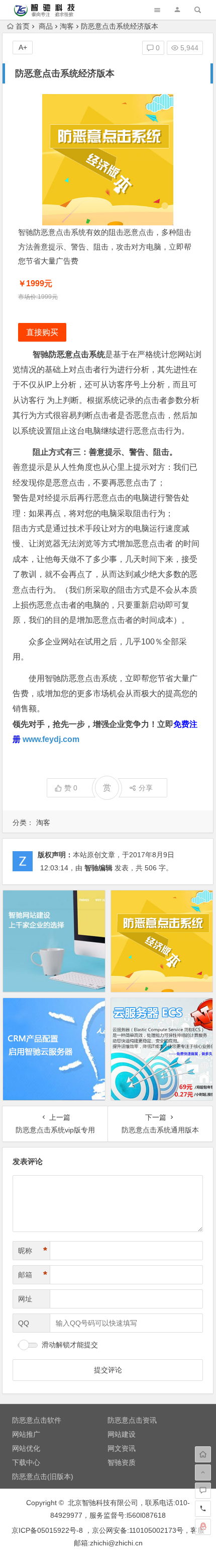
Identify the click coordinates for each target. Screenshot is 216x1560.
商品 (46, 26)
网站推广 (26, 1434)
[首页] (203, 1454)
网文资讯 (121, 1448)
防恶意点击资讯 (132, 1420)
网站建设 (121, 1434)
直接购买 (42, 332)
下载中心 (26, 1462)
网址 (25, 1299)
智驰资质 (121, 1462)
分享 (146, 788)
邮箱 (32, 1274)
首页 (23, 26)
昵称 (32, 1250)
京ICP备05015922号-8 (47, 1530)
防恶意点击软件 (36, 1420)
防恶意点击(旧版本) (42, 1476)
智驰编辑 (98, 868)
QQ (23, 1323)
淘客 (67, 26)
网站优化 (26, 1448)
